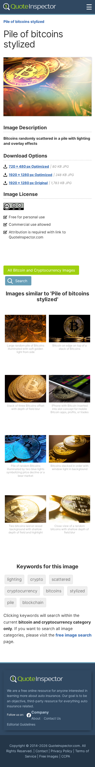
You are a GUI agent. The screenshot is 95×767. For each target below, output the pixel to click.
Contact (42, 751)
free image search (74, 635)
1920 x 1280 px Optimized (30, 175)
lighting (14, 579)
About (35, 718)
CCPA (65, 756)
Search (21, 280)
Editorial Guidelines (21, 724)
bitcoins (53, 590)
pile (10, 602)
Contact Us (52, 718)
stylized (77, 590)
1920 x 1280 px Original (28, 183)
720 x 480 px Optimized (29, 166)
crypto (36, 579)
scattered (61, 579)
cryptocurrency (22, 590)
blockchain (33, 602)
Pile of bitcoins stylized (23, 21)
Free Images (48, 756)
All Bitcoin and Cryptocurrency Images (41, 270)
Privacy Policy (61, 751)
